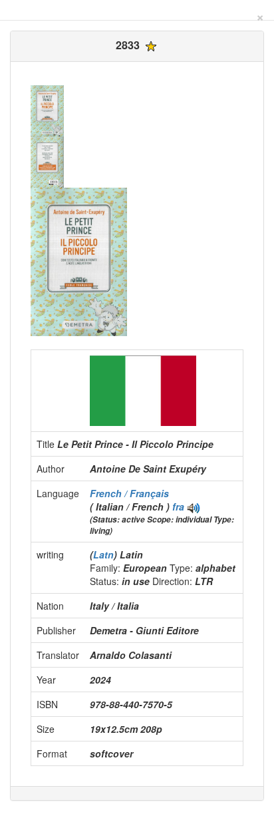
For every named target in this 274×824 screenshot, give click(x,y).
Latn (103, 554)
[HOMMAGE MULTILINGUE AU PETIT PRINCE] (193, 506)
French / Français (129, 493)
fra (178, 506)
